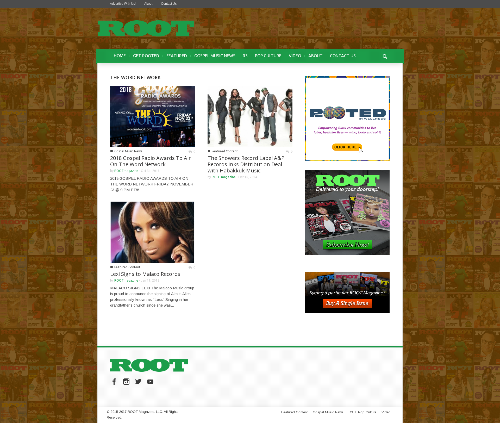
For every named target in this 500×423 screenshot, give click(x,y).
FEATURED (176, 55)
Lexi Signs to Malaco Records (145, 273)
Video (386, 412)
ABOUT (315, 55)
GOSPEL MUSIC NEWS (214, 55)
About (148, 3)
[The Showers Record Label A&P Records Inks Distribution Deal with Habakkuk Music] (250, 116)
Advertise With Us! (123, 3)
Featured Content (225, 151)
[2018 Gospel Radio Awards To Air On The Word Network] (152, 116)
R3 (245, 55)
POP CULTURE (268, 55)
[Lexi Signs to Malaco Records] (152, 231)
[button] (384, 56)
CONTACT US (343, 55)
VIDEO (295, 55)
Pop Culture (367, 412)
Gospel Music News (128, 151)
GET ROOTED (146, 55)
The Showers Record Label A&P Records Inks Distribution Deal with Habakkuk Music (246, 164)
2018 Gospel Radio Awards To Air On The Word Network (150, 161)
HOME (120, 55)
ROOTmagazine (126, 170)
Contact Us (169, 3)
